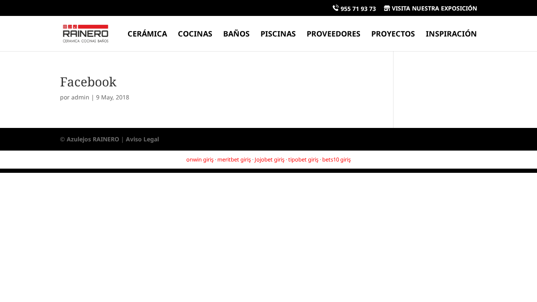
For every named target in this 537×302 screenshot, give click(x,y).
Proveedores (333, 35)
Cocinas (195, 35)
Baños (236, 35)
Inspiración (451, 35)
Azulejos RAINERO (93, 139)
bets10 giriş (336, 159)
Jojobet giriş (269, 159)
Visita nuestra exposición (433, 8)
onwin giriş (200, 159)
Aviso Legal (142, 139)
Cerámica (147, 35)
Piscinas (278, 35)
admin (80, 97)
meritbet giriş (234, 159)
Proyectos (393, 35)
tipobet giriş (303, 159)
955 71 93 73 (357, 9)
